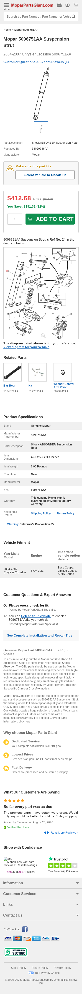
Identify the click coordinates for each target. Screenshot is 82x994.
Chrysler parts (58, 717)
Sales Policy (18, 967)
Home (7, 29)
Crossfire (34, 688)
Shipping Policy (41, 513)
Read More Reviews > (64, 832)
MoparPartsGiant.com (16, 695)
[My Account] (67, 5)
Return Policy (65, 513)
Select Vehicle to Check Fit (45, 175)
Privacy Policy (62, 967)
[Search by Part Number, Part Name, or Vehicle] (73, 16)
